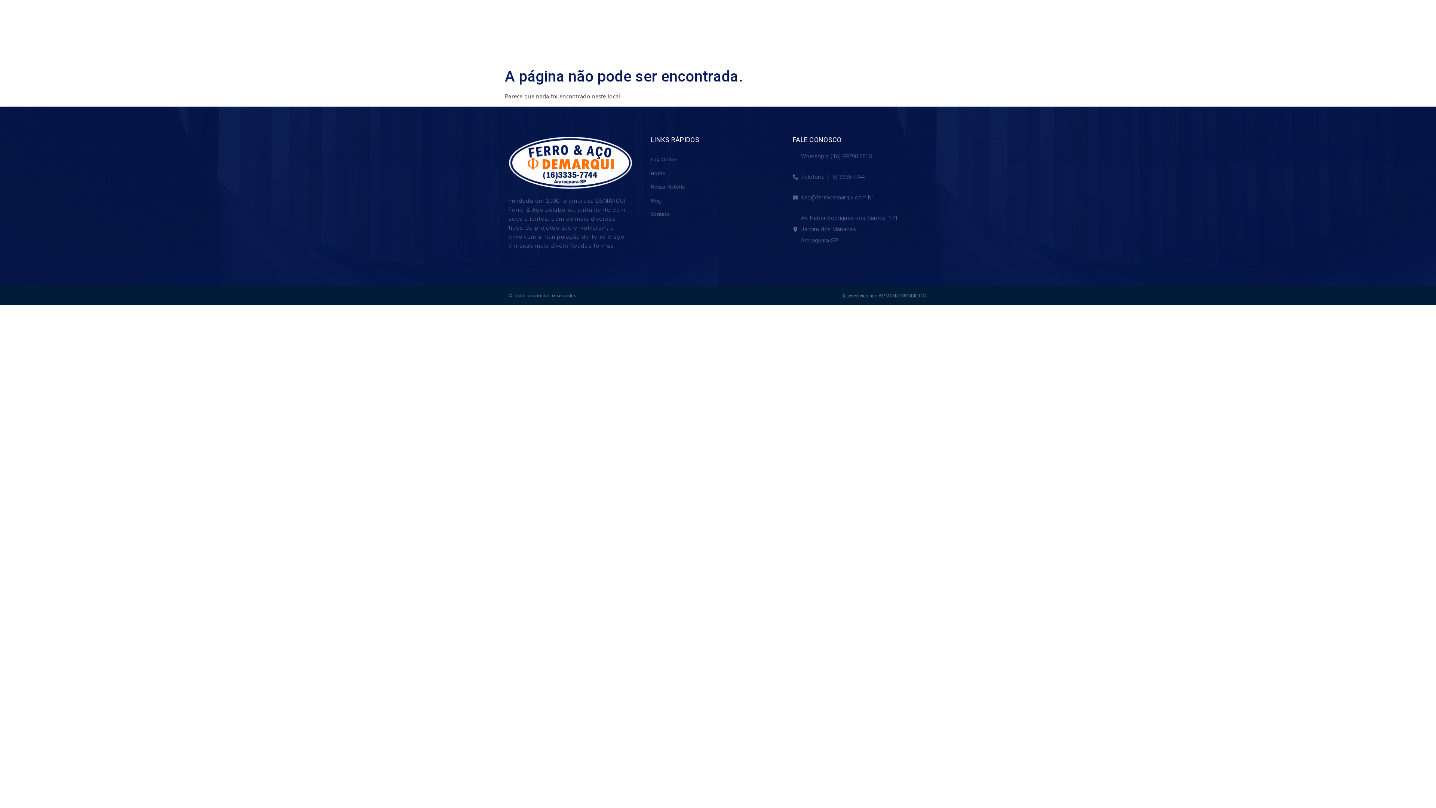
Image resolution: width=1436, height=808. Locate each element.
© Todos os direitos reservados (542, 295)
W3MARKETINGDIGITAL (903, 296)
